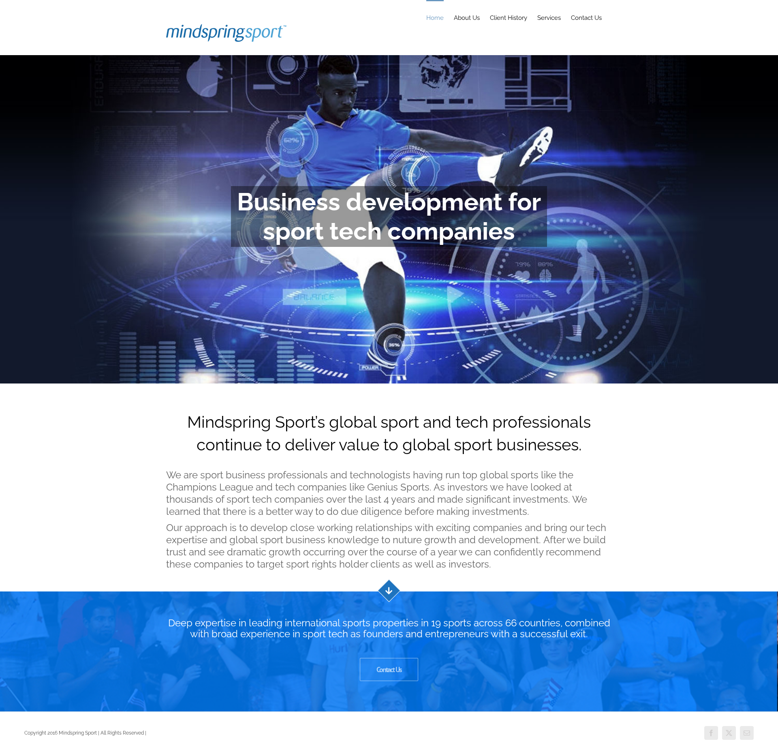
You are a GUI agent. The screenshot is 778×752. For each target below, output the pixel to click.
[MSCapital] (389, 219)
